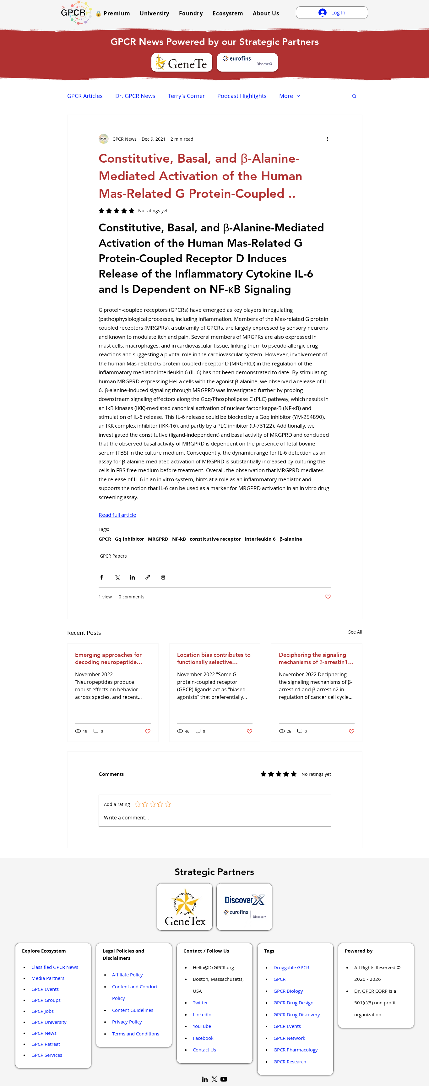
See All (355, 632)
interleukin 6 (260, 539)
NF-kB (179, 539)
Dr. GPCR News (135, 95)
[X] (214, 1079)
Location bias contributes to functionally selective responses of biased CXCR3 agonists (214, 658)
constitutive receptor (215, 539)
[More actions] (327, 139)
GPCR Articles (85, 95)
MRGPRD (158, 539)
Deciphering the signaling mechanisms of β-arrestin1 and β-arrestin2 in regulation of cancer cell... (316, 658)
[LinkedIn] (205, 1079)
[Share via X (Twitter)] (117, 577)
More (286, 95)
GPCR (105, 539)
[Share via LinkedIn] (132, 577)
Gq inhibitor (129, 539)
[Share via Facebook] (102, 577)
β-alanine (291, 539)
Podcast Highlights (242, 95)
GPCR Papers (113, 556)
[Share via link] (148, 577)
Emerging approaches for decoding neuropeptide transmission (108, 658)
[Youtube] (224, 1079)
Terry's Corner (186, 95)
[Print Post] (163, 577)
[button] (112, 13)
